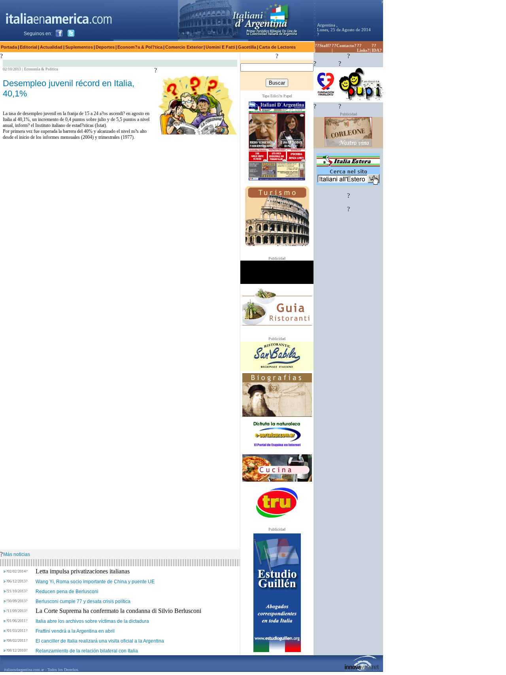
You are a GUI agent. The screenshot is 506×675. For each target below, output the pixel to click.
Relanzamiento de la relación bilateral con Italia (87, 651)
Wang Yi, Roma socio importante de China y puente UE (95, 581)
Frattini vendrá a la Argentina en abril (75, 631)
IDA (376, 50)
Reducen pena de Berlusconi (67, 591)
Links (362, 50)
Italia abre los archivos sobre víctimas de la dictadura (92, 621)
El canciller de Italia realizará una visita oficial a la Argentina (100, 641)
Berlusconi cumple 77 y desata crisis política (83, 601)
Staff (324, 45)
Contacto (345, 45)
